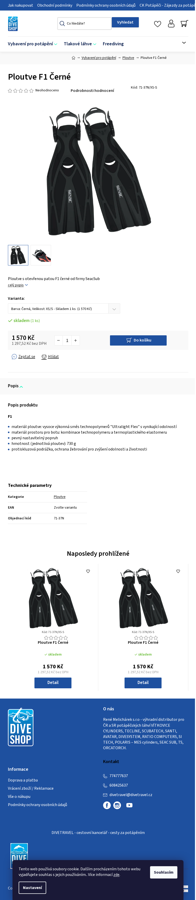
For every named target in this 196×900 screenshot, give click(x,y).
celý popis (16, 285)
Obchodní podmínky (54, 5)
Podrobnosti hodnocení (92, 90)
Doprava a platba (23, 780)
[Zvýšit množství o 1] (75, 340)
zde (116, 874)
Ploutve (60, 496)
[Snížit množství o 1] (59, 340)
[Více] (181, 42)
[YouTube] (129, 807)
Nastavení (32, 888)
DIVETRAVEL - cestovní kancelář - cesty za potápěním (98, 832)
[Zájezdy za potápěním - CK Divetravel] (19, 856)
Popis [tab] (13, 386)
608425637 (118, 785)
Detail (52, 683)
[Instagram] (117, 805)
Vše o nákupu (19, 796)
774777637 (118, 776)
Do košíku (142, 340)
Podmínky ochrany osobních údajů (106, 5)
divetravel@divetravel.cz (130, 795)
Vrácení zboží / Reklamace (31, 788)
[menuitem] (34, 44)
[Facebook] (107, 805)
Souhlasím (164, 872)
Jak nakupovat (20, 5)
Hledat (125, 22)
